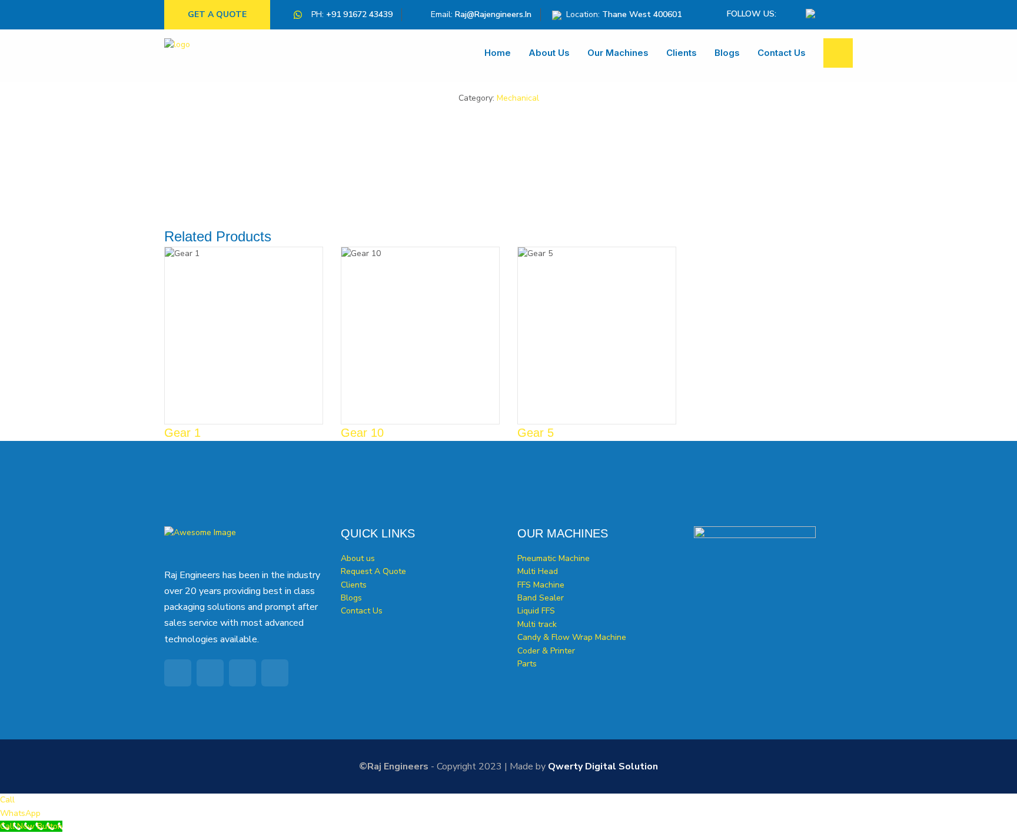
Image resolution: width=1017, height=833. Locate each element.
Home (497, 52)
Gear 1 (182, 432)
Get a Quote (217, 14)
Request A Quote (373, 571)
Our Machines (618, 52)
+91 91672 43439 (359, 14)
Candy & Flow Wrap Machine (571, 637)
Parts (527, 663)
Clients (681, 52)
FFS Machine (540, 584)
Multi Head (537, 571)
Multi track (537, 624)
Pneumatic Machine (553, 558)
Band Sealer (540, 597)
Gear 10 (362, 432)
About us (549, 52)
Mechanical (518, 98)
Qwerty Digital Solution (603, 766)
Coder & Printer (546, 650)
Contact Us (781, 52)
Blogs (727, 52)
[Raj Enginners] (199, 55)
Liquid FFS (536, 610)
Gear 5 (535, 432)
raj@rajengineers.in (493, 14)
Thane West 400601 (642, 14)
